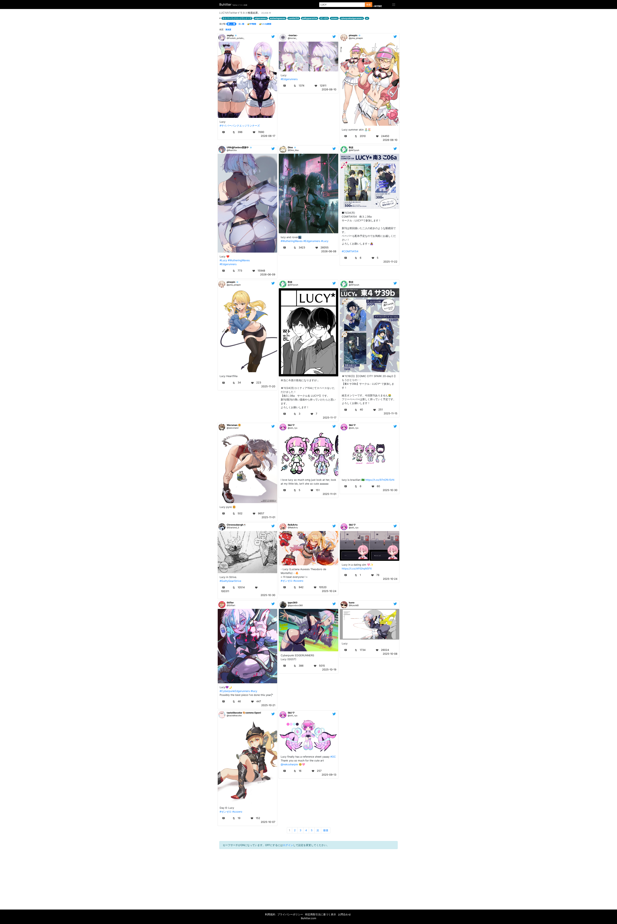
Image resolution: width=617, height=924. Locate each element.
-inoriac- (293, 35)
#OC (333, 756)
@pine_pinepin (356, 38)
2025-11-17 (329, 417)
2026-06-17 (268, 135)
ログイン (288, 845)
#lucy (254, 691)
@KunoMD (354, 605)
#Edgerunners (289, 79)
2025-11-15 (390, 413)
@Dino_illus (293, 150)
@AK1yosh (354, 150)
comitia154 (293, 18)
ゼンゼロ (324, 18)
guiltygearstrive (309, 18)
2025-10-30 (390, 490)
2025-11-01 (268, 517)
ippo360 (292, 602)
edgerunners (261, 18)
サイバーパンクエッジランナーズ (237, 18)
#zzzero (298, 580)
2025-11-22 (390, 261)
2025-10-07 (268, 822)
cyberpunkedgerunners (352, 18)
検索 (368, 4)
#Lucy (223, 260)
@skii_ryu (292, 428)
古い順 (241, 24)
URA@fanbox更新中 (238, 147)
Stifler (230, 602)
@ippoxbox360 (295, 605)
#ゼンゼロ (287, 580)
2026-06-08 (328, 251)
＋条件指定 (377, 6)
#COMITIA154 (350, 251)
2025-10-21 (268, 705)
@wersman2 (233, 428)
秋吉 (351, 147)
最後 (325, 830)
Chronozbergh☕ (236, 524)
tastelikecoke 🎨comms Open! (244, 712)
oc (367, 18)
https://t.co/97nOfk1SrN (379, 479)
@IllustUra (232, 150)
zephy (230, 35)
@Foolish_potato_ (235, 38)
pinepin (353, 35)
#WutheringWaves (239, 260)
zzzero (334, 18)
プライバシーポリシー (290, 914)
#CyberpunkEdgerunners (235, 691)
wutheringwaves (277, 18)
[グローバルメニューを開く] (394, 4)
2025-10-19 (329, 669)
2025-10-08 (390, 653)
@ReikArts (293, 527)
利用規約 (270, 914)
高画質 (228, 29)
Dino (290, 147)
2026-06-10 (329, 89)
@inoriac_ (292, 38)
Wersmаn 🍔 (234, 425)
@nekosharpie (289, 764)
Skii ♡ (291, 425)
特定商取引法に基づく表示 (320, 914)
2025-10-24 (329, 591)
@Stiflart (231, 605)
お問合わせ (344, 914)
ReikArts (293, 524)
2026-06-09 (267, 274)
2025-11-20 (268, 386)
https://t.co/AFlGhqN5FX (357, 568)
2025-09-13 (329, 774)
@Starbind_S (233, 527)
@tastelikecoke (234, 715)
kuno (351, 602)
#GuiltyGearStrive (230, 581)
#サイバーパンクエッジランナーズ (240, 125)
